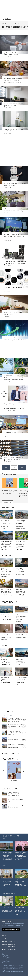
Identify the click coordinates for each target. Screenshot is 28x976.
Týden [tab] (4, 715)
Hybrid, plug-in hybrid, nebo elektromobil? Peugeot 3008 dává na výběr (21, 661)
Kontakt (4, 938)
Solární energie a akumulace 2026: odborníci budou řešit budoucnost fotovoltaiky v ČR (14, 236)
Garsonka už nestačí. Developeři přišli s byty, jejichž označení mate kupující (21, 681)
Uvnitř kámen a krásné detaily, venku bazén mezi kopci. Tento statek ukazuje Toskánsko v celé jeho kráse (20, 883)
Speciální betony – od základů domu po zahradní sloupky (17, 806)
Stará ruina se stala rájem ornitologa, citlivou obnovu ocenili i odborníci (17, 739)
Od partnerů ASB (9, 789)
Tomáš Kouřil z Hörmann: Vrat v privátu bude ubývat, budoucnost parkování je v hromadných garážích (14, 406)
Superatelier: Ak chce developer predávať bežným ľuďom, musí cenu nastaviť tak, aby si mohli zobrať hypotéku (20, 856)
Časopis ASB (7, 474)
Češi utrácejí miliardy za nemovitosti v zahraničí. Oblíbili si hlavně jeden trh (6, 661)
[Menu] (25, 18)
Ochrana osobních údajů (8, 946)
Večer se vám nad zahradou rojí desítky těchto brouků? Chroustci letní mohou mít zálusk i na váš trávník (20, 911)
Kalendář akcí (8, 753)
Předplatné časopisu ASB (8, 944)
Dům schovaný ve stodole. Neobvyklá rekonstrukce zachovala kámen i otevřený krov (17, 719)
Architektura (8, 556)
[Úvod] (6, 17)
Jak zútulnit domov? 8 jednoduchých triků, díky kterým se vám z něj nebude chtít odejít (7, 882)
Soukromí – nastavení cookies (9, 949)
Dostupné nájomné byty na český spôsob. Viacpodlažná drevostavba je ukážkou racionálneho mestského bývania (7, 856)
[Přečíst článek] (14, 44)
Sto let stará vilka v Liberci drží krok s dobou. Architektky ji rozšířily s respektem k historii (6, 592)
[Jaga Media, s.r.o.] (6, 958)
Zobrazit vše (7, 502)
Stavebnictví (7, 602)
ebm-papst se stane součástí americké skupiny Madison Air (21, 636)
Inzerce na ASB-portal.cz (8, 941)
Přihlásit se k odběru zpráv (11, 929)
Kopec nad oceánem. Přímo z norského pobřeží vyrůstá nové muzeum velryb (20, 571)
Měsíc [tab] (10, 715)
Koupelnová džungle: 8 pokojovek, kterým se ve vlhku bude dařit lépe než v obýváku (7, 909)
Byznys (5, 645)
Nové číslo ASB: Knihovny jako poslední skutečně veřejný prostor (9, 491)
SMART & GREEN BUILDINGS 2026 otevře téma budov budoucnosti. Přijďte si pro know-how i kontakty (14, 377)
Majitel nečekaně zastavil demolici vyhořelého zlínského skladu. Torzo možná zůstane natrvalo (17, 726)
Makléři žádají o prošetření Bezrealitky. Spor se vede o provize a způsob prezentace (6, 681)
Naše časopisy (8, 759)
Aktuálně (6, 507)
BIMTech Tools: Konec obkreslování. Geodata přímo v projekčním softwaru (21, 618)
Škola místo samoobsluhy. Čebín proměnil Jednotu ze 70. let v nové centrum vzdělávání (21, 592)
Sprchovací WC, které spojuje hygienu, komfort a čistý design (16, 800)
